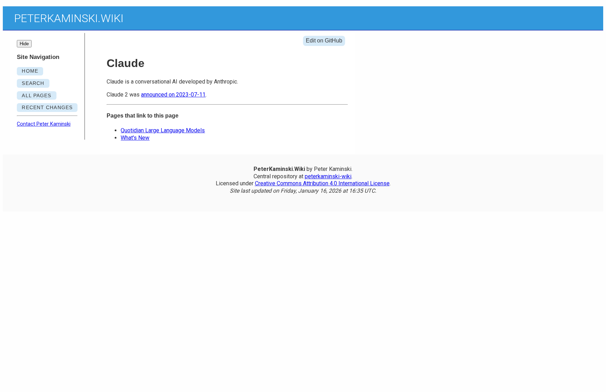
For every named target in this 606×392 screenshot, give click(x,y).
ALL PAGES (36, 95)
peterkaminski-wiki (328, 176)
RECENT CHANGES (47, 107)
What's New (135, 137)
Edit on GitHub (324, 41)
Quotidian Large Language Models (163, 130)
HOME (30, 71)
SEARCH (33, 83)
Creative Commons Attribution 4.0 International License (322, 183)
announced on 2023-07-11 (173, 94)
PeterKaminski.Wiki (68, 18)
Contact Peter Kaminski (43, 124)
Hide (24, 43)
